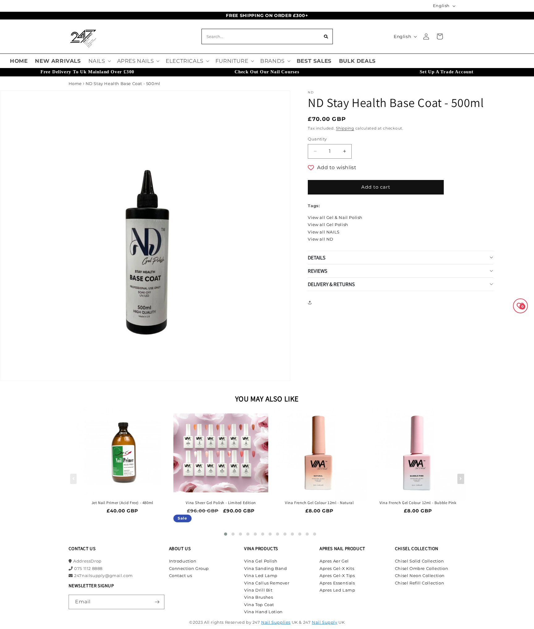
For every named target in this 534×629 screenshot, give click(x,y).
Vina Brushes (258, 597)
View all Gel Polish (328, 224)
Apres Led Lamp (337, 590)
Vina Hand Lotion (263, 611)
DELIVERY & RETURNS (331, 284)
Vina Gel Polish (260, 560)
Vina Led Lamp (261, 575)
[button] (99, 61)
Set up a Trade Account (446, 71)
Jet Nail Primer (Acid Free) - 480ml (122, 502)
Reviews (317, 270)
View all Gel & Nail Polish (335, 217)
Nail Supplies (275, 622)
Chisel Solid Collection (419, 560)
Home (75, 83)
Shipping (345, 128)
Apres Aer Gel (334, 560)
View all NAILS (323, 231)
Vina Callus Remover (266, 582)
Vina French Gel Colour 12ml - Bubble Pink (417, 502)
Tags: (314, 205)
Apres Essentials (337, 582)
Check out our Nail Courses (267, 71)
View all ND (320, 239)
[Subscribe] (157, 602)
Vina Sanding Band (265, 568)
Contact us (180, 575)
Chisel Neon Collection (420, 575)
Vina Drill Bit (258, 590)
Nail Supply (324, 622)
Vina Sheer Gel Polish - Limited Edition (221, 502)
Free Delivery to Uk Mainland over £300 (87, 71)
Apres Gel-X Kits (337, 568)
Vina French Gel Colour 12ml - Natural (319, 502)
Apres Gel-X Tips (337, 575)
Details (316, 257)
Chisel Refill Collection (419, 582)
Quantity (317, 138)
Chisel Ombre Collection (421, 568)
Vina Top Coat (259, 604)
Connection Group (189, 568)
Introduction (183, 560)
